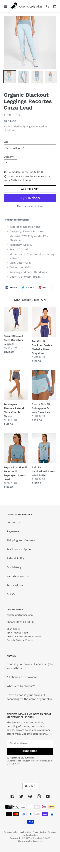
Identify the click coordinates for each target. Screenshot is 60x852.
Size (6, 141)
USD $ (29, 785)
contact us (14, 522)
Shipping (25, 126)
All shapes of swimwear (22, 677)
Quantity (9, 156)
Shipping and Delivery (21, 540)
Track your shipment (20, 549)
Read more (14, 764)
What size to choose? (21, 686)
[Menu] (5, 6)
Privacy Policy (39, 832)
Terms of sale (10, 832)
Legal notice (25, 832)
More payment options (30, 206)
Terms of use (15, 585)
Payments (13, 531)
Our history (14, 567)
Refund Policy (15, 558)
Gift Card (12, 594)
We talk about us (18, 576)
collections (32, 835)
